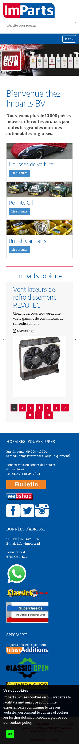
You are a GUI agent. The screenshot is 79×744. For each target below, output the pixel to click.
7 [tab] (65, 408)
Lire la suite (19, 173)
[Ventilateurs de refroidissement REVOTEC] (39, 366)
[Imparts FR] (29, 10)
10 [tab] (48, 415)
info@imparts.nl (28, 543)
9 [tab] (39, 415)
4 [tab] (39, 408)
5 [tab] (48, 408)
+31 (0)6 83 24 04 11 (26, 474)
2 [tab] (22, 408)
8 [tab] (30, 415)
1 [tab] (14, 408)
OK (10, 734)
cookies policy (20, 723)
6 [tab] (56, 408)
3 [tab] (31, 408)
